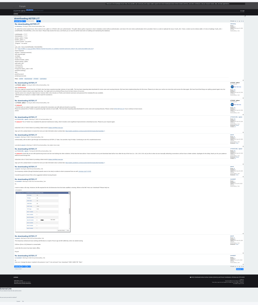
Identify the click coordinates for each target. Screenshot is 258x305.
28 (234, 136)
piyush (232, 134)
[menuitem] (210, 277)
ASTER (21, 78)
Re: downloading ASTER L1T (27, 24)
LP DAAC (36, 78)
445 (234, 90)
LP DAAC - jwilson (235, 82)
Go (23, 301)
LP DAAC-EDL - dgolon (236, 117)
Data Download (28, 78)
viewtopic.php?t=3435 (84, 171)
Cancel (18, 301)
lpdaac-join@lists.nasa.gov (56, 127)
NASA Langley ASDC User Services (25, 282)
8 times (237, 125)
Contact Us (242, 279)
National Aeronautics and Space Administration (22, 283)
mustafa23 (233, 179)
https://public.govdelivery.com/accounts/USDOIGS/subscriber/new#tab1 (84, 131)
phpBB (230, 280)
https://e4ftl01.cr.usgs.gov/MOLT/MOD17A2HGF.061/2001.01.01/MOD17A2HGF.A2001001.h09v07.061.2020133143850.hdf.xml (55, 48)
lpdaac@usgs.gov (119, 109)
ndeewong (233, 23)
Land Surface (43, 78)
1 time (236, 143)
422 (234, 119)
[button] (235, 21)
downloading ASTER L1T (27, 18)
